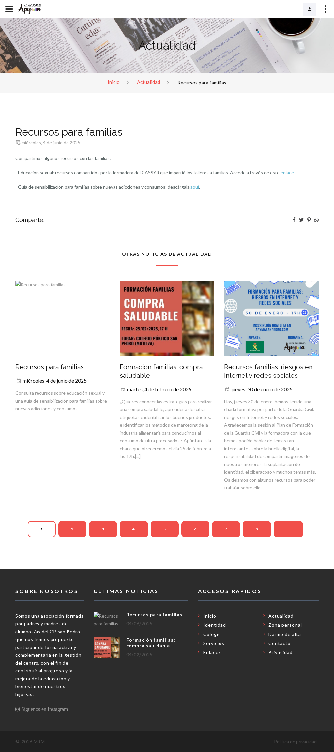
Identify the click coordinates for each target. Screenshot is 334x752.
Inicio (114, 82)
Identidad (214, 625)
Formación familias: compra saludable (150, 642)
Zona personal (309, 9)
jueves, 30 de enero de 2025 (262, 389)
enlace (287, 172)
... (288, 529)
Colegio (212, 634)
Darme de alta (284, 634)
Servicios (213, 643)
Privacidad (280, 652)
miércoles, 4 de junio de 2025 (55, 380)
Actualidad (148, 82)
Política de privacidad (295, 741)
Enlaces (212, 652)
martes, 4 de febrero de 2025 (159, 389)
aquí (194, 187)
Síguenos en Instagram (44, 709)
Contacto (279, 643)
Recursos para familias (49, 367)
